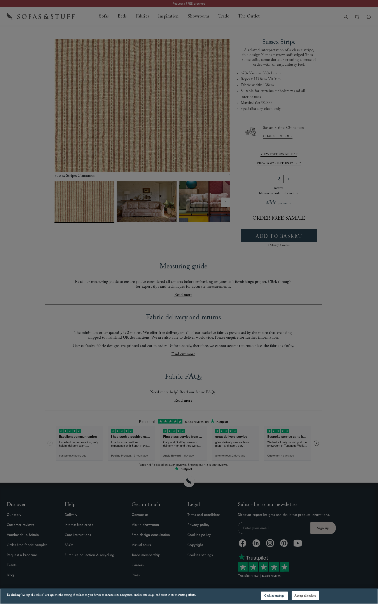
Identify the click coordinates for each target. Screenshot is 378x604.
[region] (189, 596)
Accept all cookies (305, 595)
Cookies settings (274, 595)
